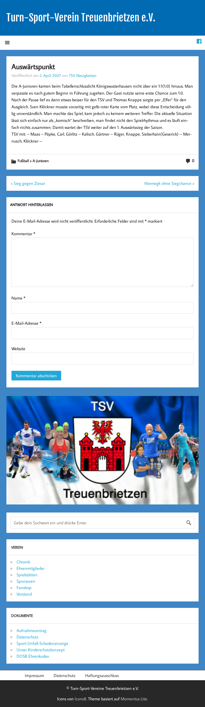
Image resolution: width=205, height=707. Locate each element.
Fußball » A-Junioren (33, 160)
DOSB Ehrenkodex (33, 656)
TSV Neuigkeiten (82, 75)
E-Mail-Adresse (26, 323)
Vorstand (24, 594)
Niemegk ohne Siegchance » (169, 183)
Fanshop (24, 587)
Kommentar (23, 233)
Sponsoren (26, 581)
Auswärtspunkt (33, 66)
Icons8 (80, 698)
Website (18, 348)
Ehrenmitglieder (31, 568)
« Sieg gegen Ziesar (28, 183)
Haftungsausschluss (102, 675)
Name (18, 298)
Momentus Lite (134, 698)
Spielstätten (27, 574)
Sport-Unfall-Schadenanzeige (42, 643)
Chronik (23, 561)
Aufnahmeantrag (31, 630)
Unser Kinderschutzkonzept (41, 649)
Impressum (34, 675)
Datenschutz (27, 636)
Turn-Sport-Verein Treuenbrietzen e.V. (80, 18)
